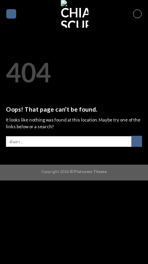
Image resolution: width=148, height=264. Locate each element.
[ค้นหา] (11, 13)
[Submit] (136, 141)
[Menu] (137, 13)
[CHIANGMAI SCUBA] (74, 14)
